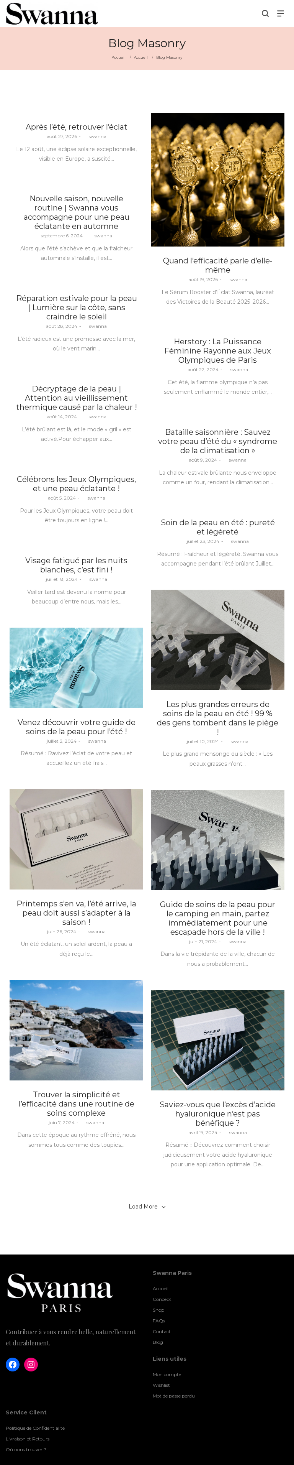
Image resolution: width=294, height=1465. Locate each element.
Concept (162, 1299)
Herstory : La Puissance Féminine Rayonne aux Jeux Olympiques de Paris (217, 351)
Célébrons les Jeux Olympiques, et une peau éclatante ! (76, 484)
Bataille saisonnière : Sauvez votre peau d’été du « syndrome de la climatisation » (217, 441)
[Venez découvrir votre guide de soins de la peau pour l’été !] (76, 668)
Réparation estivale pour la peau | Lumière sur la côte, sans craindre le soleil (76, 307)
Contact (162, 1331)
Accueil (119, 57)
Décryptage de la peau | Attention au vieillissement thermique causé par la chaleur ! (76, 398)
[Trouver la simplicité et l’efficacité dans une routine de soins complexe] (76, 1030)
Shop (158, 1310)
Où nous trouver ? (26, 1449)
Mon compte (167, 1374)
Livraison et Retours (27, 1439)
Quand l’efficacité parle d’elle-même (218, 265)
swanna (94, 136)
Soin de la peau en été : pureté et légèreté (218, 527)
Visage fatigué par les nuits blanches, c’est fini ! (76, 565)
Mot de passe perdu (174, 1396)
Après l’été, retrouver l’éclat (76, 127)
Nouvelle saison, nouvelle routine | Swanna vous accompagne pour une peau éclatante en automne (76, 212)
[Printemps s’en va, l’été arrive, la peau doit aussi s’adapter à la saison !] (76, 839)
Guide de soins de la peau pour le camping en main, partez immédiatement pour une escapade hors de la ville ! (217, 918)
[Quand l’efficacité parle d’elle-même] (217, 180)
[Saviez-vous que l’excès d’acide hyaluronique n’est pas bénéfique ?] (217, 1040)
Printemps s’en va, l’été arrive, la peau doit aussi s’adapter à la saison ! (76, 913)
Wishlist (161, 1385)
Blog (158, 1342)
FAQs (159, 1321)
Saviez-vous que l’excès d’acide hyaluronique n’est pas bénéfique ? (218, 1114)
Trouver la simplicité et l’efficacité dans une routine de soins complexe (76, 1104)
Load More (143, 1206)
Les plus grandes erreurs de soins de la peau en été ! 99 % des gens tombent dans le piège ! (217, 718)
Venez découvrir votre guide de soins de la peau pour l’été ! (77, 727)
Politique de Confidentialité (35, 1428)
